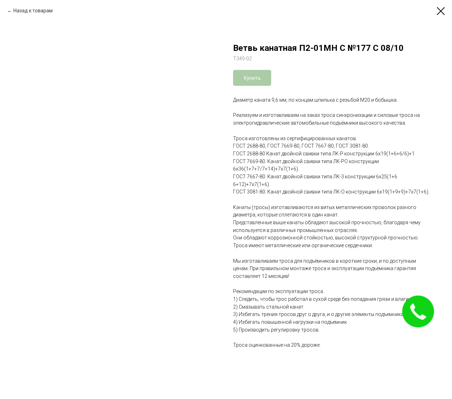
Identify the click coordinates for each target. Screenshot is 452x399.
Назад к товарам (33, 10)
